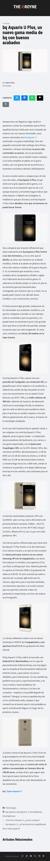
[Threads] (43, 856)
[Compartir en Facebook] (24, 98)
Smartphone (36, 811)
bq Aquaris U (30, 137)
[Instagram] (22, 856)
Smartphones (9, 815)
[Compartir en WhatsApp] (32, 98)
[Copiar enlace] (6, 104)
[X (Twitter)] (35, 856)
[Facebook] (39, 856)
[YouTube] (31, 856)
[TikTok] (27, 856)
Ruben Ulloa (10, 83)
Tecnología (6, 23)
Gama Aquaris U (14, 791)
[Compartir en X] (17, 98)
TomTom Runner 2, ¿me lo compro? (23, 820)
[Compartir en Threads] (40, 98)
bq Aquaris (11, 811)
